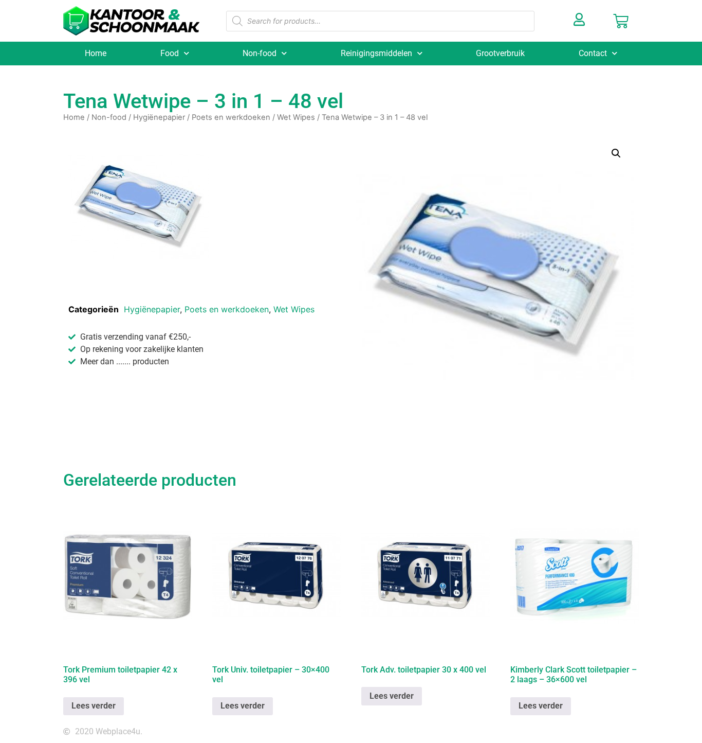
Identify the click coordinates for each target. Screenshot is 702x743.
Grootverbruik (500, 53)
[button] (616, 153)
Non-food (259, 53)
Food (169, 53)
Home (95, 53)
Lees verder (93, 706)
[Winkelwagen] (621, 21)
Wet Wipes (296, 117)
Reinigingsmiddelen (376, 53)
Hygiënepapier (159, 117)
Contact (593, 53)
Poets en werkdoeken (231, 117)
